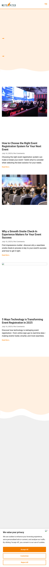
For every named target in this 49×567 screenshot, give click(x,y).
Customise (24, 556)
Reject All (24, 562)
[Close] (46, 530)
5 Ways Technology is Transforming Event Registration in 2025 (22, 321)
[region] (24, 548)
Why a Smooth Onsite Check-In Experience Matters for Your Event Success (21, 234)
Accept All (24, 549)
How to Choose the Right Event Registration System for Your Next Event (21, 146)
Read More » (6, 167)
